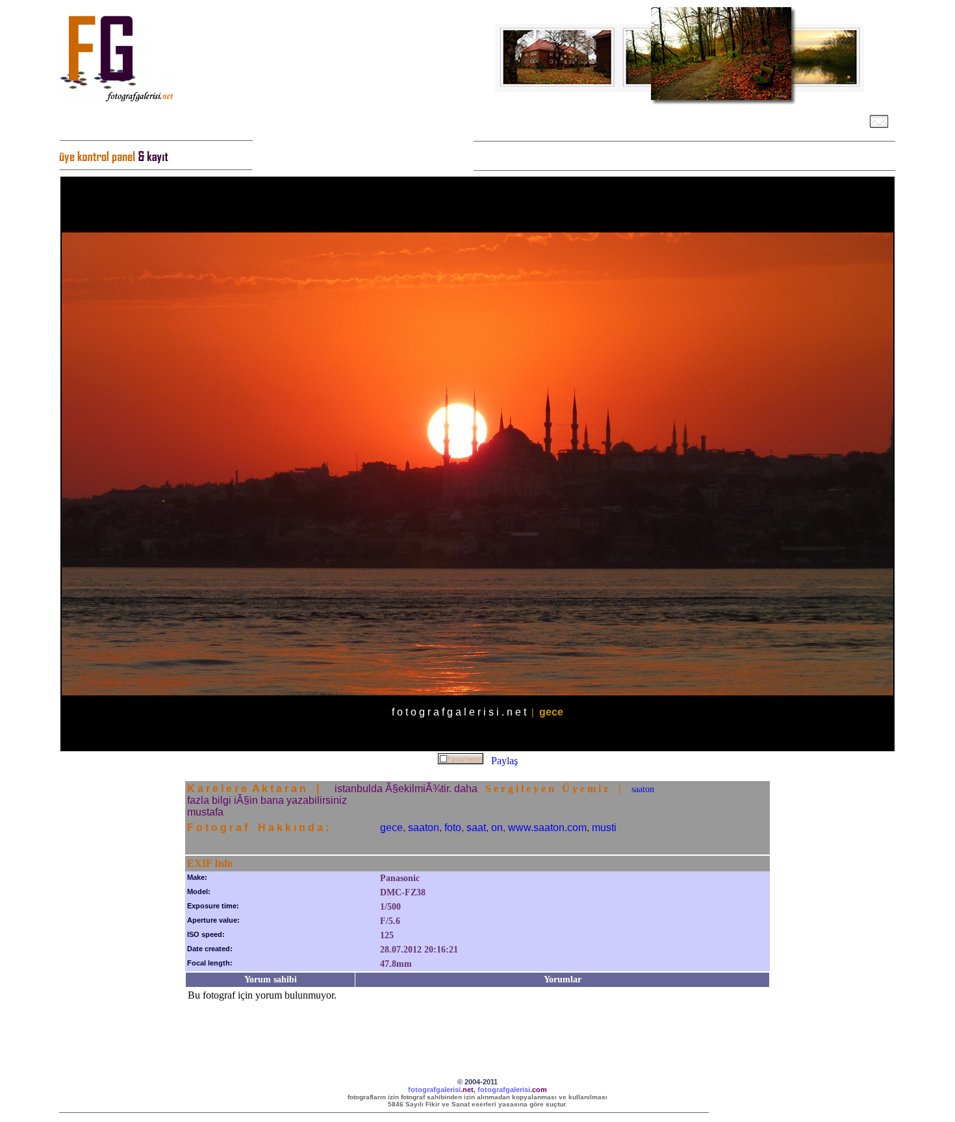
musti (604, 827)
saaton (642, 789)
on (497, 827)
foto (452, 827)
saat (476, 827)
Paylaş (504, 760)
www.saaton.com (547, 827)
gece (391, 827)
